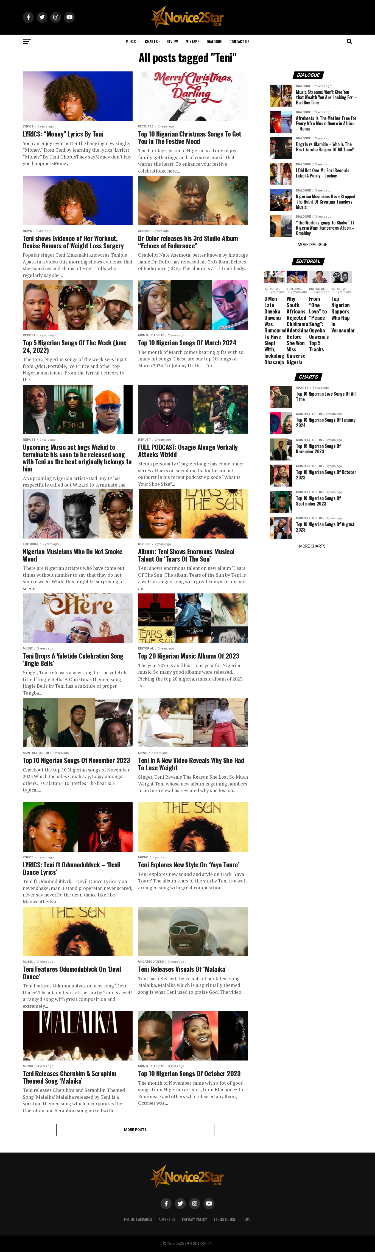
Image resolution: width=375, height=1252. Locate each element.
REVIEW (172, 41)
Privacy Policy (194, 1219)
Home (246, 1219)
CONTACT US (239, 41)
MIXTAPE (192, 41)
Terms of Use (225, 1219)
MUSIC (131, 41)
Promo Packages (138, 1219)
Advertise (167, 1219)
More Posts (135, 1130)
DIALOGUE (214, 41)
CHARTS (151, 41)
